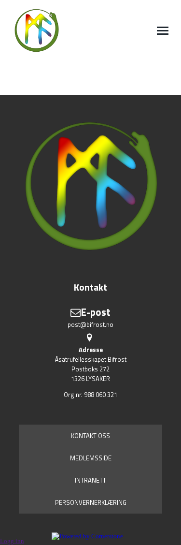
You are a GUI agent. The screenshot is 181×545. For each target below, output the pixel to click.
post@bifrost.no (90, 324)
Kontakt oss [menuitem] (90, 436)
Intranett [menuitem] (90, 480)
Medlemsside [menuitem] (90, 458)
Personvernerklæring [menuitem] (90, 502)
